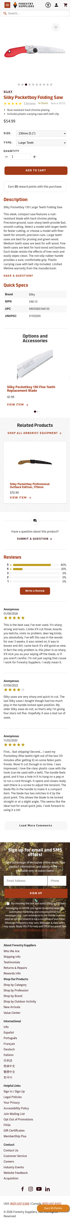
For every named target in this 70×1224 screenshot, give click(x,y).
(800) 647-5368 (19, 1204)
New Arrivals (12, 1007)
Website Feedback (16, 1173)
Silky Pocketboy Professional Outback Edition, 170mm (30, 486)
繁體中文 (9, 1072)
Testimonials (12, 962)
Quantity (11, 151)
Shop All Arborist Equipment (33, 433)
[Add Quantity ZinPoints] (34, 157)
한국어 (8, 1077)
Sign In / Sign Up (14, 1091)
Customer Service (15, 1156)
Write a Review (35, 591)
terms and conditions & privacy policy (35, 930)
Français (9, 1044)
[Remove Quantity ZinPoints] (6, 157)
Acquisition (11, 1178)
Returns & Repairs (15, 968)
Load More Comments (35, 825)
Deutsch (9, 1049)
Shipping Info (12, 957)
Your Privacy (12, 1102)
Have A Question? (18, 276)
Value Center (12, 1013)
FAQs (7, 1125)
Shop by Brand (13, 996)
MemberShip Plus (15, 1136)
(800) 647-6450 (51, 1204)
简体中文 (9, 1066)
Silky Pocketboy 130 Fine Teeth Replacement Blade (31, 389)
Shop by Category (15, 985)
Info (6, 1027)
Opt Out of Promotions (18, 1119)
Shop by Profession (16, 990)
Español (9, 1032)
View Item (16, 405)
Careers (9, 1161)
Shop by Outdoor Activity (20, 1001)
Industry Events (14, 1167)
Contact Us (11, 1150)
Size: (7, 133)
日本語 (8, 1060)
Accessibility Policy (16, 1108)
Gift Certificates (14, 1130)
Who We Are (12, 951)
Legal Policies (13, 1097)
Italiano (8, 1055)
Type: (8, 143)
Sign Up (36, 893)
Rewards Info (12, 973)
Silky (8, 92)
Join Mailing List (14, 1114)
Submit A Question (32, 539)
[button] (35, 412)
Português (10, 1038)
